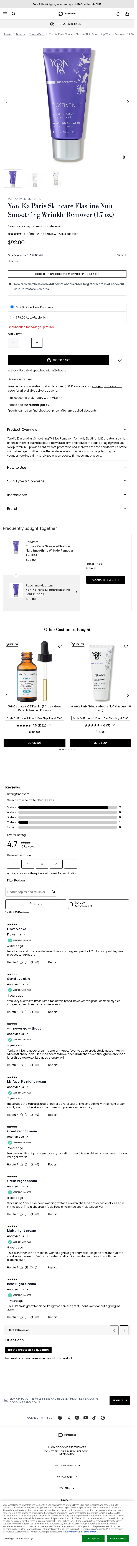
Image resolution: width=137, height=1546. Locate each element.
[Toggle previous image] (6, 102)
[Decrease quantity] (13, 343)
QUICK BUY (34, 742)
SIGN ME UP (120, 1400)
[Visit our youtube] (85, 1417)
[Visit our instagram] (77, 1417)
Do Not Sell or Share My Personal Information (67, 1453)
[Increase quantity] (36, 343)
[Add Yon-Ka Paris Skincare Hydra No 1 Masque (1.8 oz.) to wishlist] (126, 646)
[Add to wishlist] (119, 360)
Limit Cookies (118, 1538)
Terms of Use (89, 1531)
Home (8, 34)
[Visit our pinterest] (102, 1417)
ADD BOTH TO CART (105, 580)
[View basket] (127, 13)
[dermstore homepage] (67, 14)
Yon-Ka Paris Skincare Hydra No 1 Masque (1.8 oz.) (101, 708)
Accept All (93, 1538)
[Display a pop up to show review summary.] (50, 726)
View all (121, 255)
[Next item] (128, 695)
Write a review (46, 234)
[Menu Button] (4, 13)
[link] (118, 13)
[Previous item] (6, 695)
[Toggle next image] (128, 102)
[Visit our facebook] (60, 1417)
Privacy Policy (70, 1531)
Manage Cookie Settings (19, 1538)
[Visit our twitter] (68, 1417)
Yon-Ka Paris (36, 34)
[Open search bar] (13, 13)
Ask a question (68, 234)
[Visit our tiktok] (94, 1417)
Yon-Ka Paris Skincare (24, 198)
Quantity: (15, 334)
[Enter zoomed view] (123, 157)
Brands (20, 34)
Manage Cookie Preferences (67, 1447)
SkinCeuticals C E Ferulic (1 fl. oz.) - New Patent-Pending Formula (34, 708)
